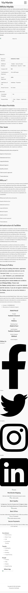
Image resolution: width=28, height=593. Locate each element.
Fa (10, 307)
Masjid (4, 558)
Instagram (16, 307)
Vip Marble (7, 2)
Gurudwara (5, 533)
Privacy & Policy (6, 265)
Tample (4, 546)
